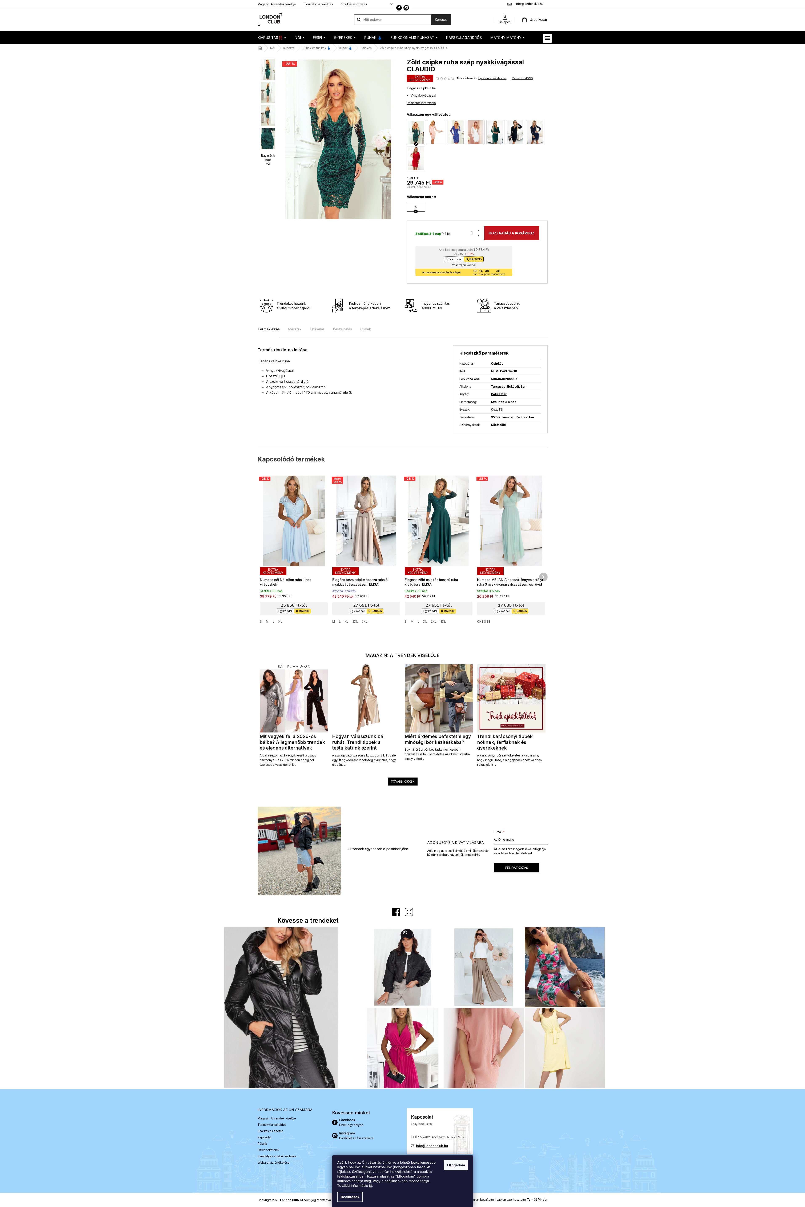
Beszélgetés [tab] (342, 329)
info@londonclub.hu (432, 1146)
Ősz (494, 409)
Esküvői (513, 386)
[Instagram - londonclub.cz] (406, 8)
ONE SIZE (483, 621)
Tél (501, 409)
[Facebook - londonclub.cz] (399, 8)
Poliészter (499, 394)
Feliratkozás (516, 868)
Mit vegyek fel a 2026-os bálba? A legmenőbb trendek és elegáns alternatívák (292, 742)
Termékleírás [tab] (269, 329)
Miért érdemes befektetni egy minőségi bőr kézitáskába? (438, 739)
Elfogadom (456, 1165)
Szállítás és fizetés (354, 4)
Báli (523, 386)
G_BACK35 (474, 259)
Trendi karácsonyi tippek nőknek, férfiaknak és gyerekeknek (505, 742)
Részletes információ (421, 103)
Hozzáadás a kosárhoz (511, 233)
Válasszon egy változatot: (429, 114)
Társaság (498, 386)
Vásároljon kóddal (464, 265)
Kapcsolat (264, 1137)
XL (280, 621)
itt (370, 1185)
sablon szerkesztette (522, 1199)
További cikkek (402, 781)
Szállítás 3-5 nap (503, 402)
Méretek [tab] (294, 329)
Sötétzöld (498, 425)
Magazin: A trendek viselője (277, 4)
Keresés (441, 19)
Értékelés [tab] (317, 329)
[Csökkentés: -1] (478, 235)
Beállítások (350, 1197)
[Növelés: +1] (478, 230)
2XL (355, 621)
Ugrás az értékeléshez (492, 78)
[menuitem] (271, 37)
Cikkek (365, 329)
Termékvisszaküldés (318, 4)
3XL (364, 621)
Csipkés (497, 363)
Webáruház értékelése (274, 1162)
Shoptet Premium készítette (475, 1199)
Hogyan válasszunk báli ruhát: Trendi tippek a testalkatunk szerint (359, 742)
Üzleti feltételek (268, 1150)
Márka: (522, 78)
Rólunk (262, 1143)
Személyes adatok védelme (277, 1156)
